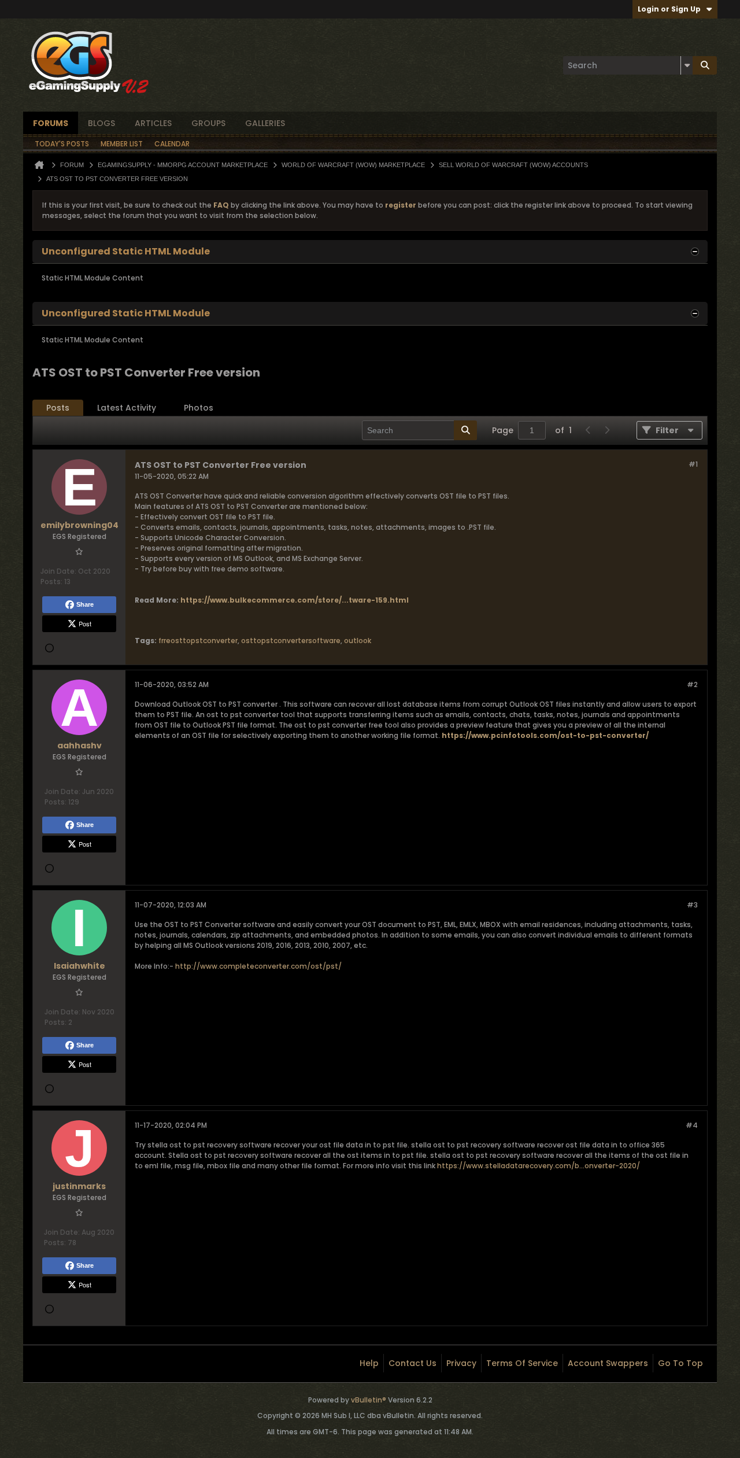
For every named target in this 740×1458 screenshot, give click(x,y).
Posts (57, 408)
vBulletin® (368, 1400)
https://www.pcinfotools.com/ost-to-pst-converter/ (545, 735)
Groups (208, 123)
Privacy (461, 1363)
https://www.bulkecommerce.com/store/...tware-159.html (294, 600)
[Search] (705, 65)
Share (85, 604)
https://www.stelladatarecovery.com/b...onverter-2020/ (538, 1166)
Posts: (51, 581)
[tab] (57, 408)
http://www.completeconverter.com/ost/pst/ (258, 966)
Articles (153, 123)
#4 (692, 1125)
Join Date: (58, 571)
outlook (357, 640)
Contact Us (412, 1363)
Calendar (172, 144)
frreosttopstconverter (198, 640)
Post (85, 623)
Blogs (101, 123)
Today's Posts (62, 144)
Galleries (265, 123)
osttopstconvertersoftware (291, 640)
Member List (122, 144)
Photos (198, 408)
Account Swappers (608, 1363)
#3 (692, 905)
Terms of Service (522, 1363)
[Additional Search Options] (686, 65)
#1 (693, 464)
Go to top (680, 1363)
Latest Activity (126, 408)
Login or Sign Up (669, 9)
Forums (50, 123)
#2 (692, 684)
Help (369, 1363)
